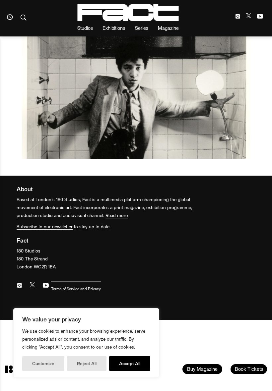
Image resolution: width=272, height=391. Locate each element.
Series (141, 27)
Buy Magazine (202, 369)
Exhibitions (113, 27)
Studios (85, 27)
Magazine (168, 27)
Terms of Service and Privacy (76, 288)
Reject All (87, 363)
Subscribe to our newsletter (45, 226)
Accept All (129, 363)
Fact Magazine (128, 13)
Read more (116, 215)
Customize (43, 363)
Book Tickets (249, 369)
